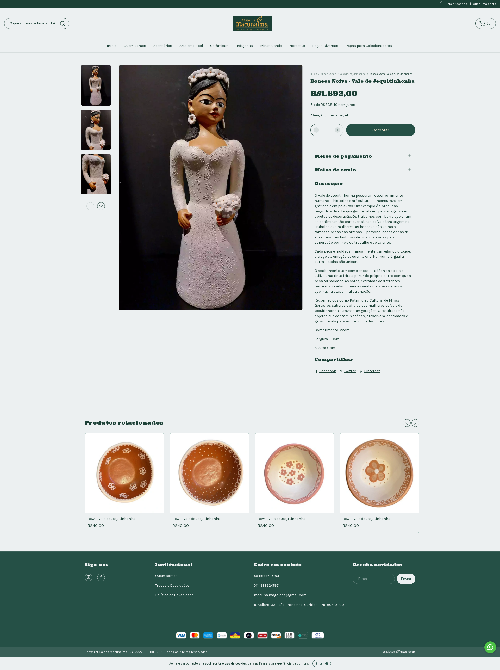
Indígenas (244, 46)
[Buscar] (62, 23)
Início (111, 46)
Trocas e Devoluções (172, 585)
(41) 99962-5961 (266, 585)
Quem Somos (135, 46)
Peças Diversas (325, 46)
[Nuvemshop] (399, 652)
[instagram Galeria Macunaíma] (88, 577)
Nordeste (297, 46)
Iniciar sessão (457, 4)
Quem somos (166, 576)
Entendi (321, 663)
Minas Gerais (271, 46)
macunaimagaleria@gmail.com (280, 595)
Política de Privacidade (174, 595)
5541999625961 (266, 576)
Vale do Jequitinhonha (353, 74)
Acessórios (162, 46)
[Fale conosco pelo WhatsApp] (490, 647)
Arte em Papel (191, 46)
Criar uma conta (484, 4)
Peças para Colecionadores (369, 46)
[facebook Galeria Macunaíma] (101, 577)
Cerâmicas (219, 46)
